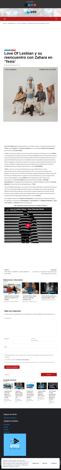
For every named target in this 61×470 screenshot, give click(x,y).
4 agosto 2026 (30, 400)
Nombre (7, 338)
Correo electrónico (34, 339)
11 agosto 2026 (14, 301)
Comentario (8, 318)
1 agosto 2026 (50, 299)
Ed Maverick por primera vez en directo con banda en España (30, 394)
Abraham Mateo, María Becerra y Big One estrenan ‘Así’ (29, 297)
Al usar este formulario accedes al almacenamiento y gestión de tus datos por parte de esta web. (30, 362)
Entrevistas (7, 424)
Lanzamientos (7, 50)
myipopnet (8, 65)
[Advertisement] (30, 36)
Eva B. (51, 400)
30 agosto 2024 (15, 65)
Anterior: (16, 271)
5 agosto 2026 (32, 301)
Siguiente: (45, 271)
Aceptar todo (35, 463)
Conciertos (7, 432)
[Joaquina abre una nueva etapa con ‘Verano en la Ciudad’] (12, 288)
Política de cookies (14, 466)
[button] (4, 19)
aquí (30, 202)
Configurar (54, 463)
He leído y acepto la (18, 359)
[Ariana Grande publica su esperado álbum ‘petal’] (49, 288)
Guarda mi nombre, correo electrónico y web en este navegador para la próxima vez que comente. (29, 356)
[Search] (56, 18)
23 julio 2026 (52, 402)
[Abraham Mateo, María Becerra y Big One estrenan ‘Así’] (30, 288)
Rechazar (44, 463)
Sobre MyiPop (30, 1)
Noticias (6, 427)
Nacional (13, 50)
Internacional (7, 292)
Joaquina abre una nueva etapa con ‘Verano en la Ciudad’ (11, 297)
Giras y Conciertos (29, 385)
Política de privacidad (23, 359)
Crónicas (51, 385)
